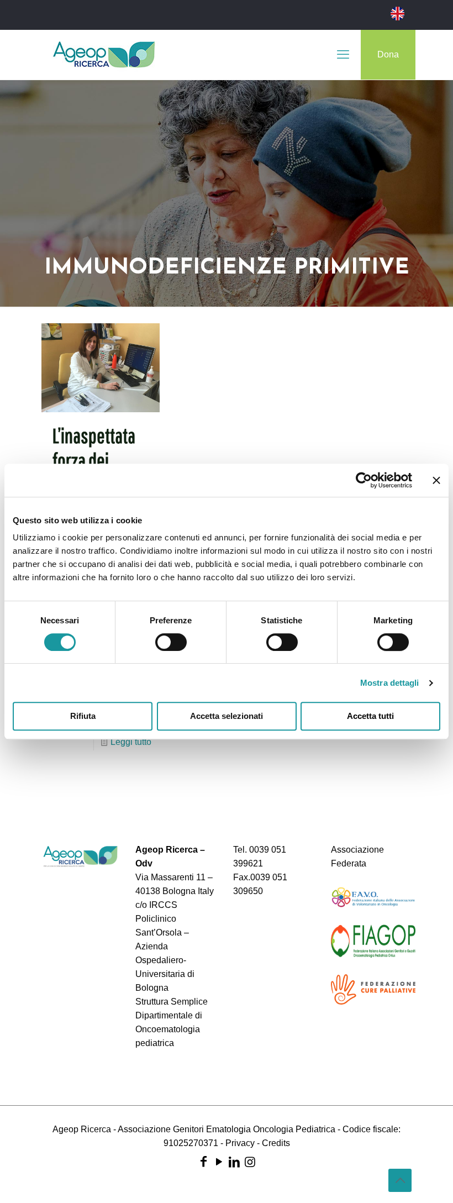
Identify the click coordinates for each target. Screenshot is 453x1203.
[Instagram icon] (250, 1162)
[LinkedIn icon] (234, 1162)
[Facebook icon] (203, 1162)
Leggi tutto (130, 742)
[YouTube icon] (219, 1162)
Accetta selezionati (226, 716)
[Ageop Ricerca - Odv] (104, 55)
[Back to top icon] (400, 1180)
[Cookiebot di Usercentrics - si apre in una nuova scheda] (363, 480)
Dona (388, 54)
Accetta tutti (370, 716)
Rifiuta (83, 716)
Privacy (240, 1143)
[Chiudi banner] (436, 480)
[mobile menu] (343, 54)
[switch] (171, 642)
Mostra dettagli (389, 682)
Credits (276, 1143)
